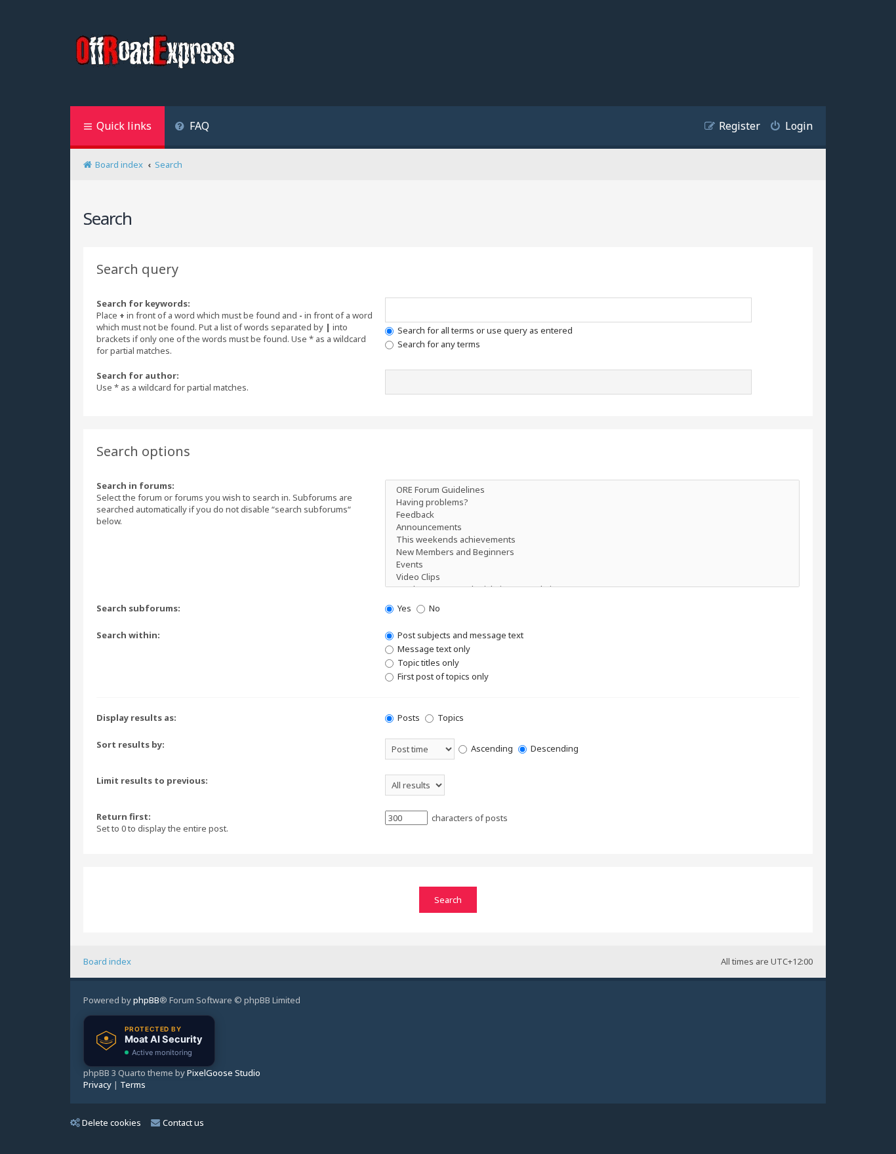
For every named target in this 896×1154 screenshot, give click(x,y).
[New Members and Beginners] (592, 552)
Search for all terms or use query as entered (484, 330)
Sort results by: (130, 744)
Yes (403, 608)
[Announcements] (592, 527)
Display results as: (136, 717)
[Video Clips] (592, 577)
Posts (408, 717)
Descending (554, 748)
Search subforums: (138, 608)
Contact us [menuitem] (183, 1122)
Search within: (128, 635)
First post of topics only (442, 676)
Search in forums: (135, 485)
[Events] (592, 564)
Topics (450, 717)
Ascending (491, 748)
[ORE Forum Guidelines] (592, 490)
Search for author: (137, 375)
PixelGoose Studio (223, 1073)
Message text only (433, 649)
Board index (107, 961)
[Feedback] (592, 515)
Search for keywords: (143, 303)
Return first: (123, 816)
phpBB (146, 1000)
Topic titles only (427, 662)
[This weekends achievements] (592, 539)
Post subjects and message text (459, 635)
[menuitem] (192, 127)
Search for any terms (438, 344)
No (433, 608)
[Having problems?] (592, 502)
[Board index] (156, 53)
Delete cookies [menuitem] (111, 1122)
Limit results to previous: (152, 780)
